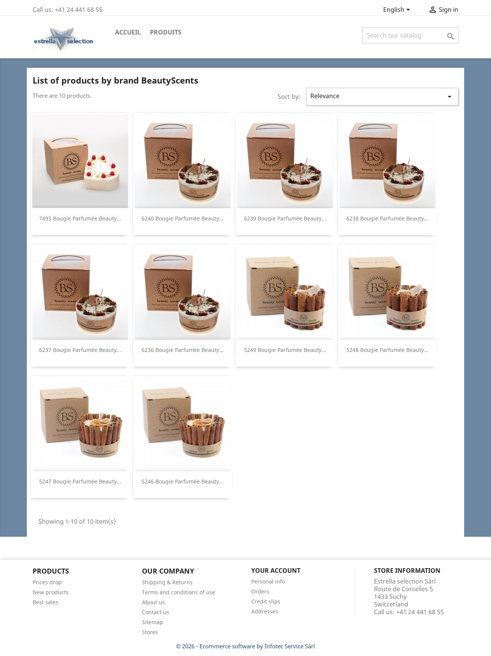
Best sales (45, 602)
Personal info (268, 581)
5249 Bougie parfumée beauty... (285, 349)
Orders (260, 591)
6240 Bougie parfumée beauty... (183, 218)
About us (153, 602)
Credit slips (265, 601)
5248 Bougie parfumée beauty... (387, 349)
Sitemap (152, 622)
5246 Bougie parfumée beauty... (183, 481)
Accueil (128, 32)
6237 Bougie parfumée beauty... (80, 349)
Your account (275, 570)
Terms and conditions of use (178, 592)
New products (51, 592)
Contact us (155, 612)
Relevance (382, 96)
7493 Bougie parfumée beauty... (80, 218)
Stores (150, 632)
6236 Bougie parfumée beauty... (183, 349)
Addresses (264, 611)
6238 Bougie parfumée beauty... (387, 218)
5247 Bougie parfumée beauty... (80, 481)
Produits (165, 32)
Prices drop (47, 582)
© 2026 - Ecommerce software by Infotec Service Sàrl (245, 646)
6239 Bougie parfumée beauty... (285, 218)
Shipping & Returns (167, 582)
